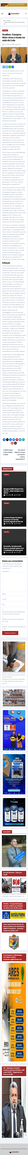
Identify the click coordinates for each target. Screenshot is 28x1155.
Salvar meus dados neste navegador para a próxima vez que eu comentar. (13, 613)
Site (3, 604)
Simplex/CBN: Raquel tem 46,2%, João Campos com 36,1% (14, 491)
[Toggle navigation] (2, 13)
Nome (4, 594)
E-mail (4, 599)
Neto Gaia (9, 44)
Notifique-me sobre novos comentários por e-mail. (13, 620)
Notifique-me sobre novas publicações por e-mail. (14, 628)
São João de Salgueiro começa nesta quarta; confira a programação (20, 454)
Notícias (5, 30)
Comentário (5, 571)
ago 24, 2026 (17, 495)
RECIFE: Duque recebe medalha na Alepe (8, 452)
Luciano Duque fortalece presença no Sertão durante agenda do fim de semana (13, 520)
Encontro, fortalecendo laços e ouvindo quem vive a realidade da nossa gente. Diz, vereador (14, 549)
